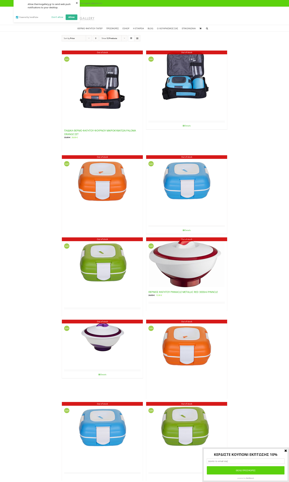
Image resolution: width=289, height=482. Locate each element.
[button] (207, 28)
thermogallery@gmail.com (91, 3)
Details (188, 125)
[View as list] (137, 38)
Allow (71, 17)
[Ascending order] (96, 38)
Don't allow (57, 17)
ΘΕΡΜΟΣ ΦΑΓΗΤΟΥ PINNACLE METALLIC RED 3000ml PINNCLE (183, 292)
